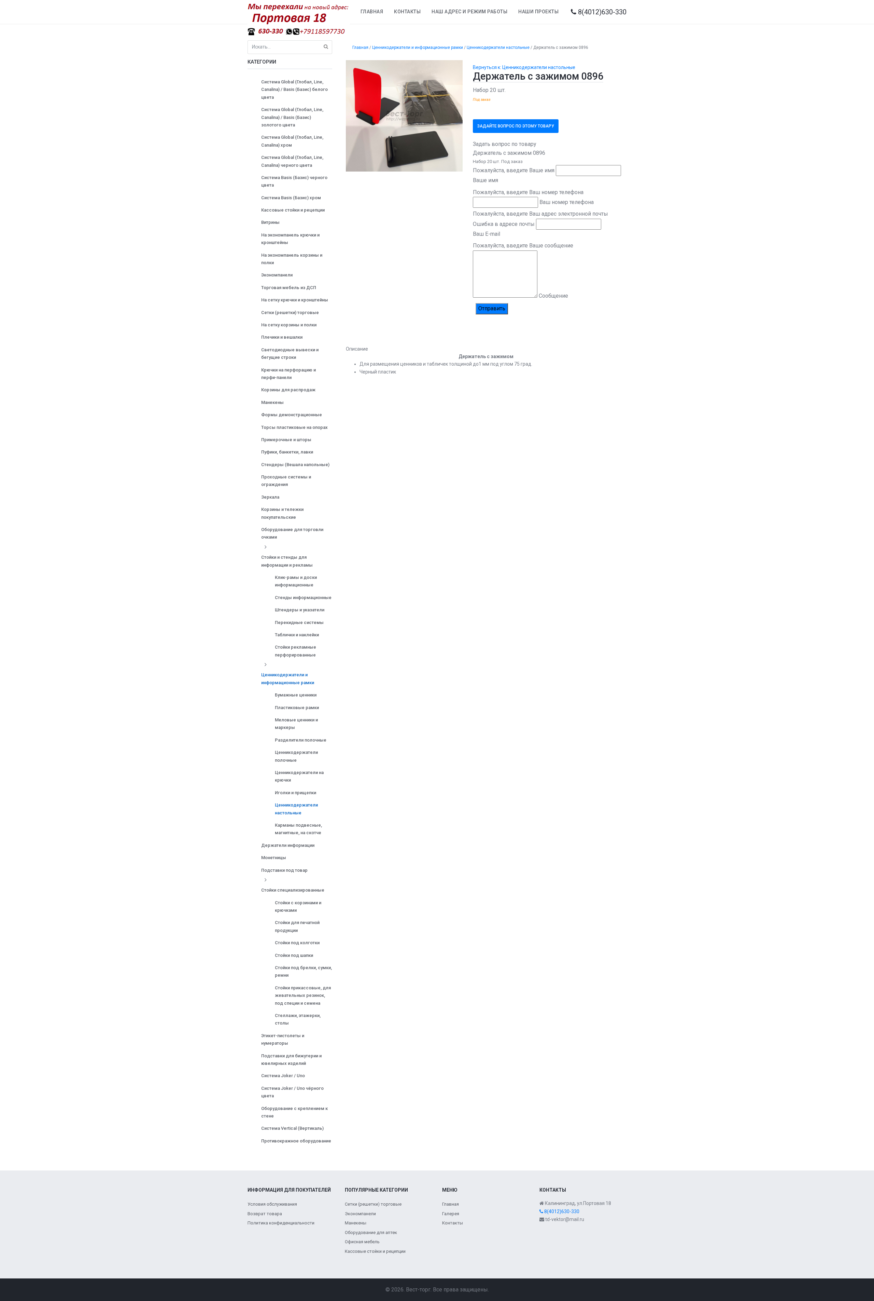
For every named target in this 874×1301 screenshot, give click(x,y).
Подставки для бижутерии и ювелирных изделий (291, 1059)
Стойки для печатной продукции (297, 926)
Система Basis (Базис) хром (291, 197)
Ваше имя (485, 180)
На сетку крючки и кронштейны (294, 299)
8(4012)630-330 (601, 12)
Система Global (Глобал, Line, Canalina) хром (292, 141)
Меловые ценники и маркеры (296, 723)
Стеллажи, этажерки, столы (298, 1019)
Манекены (272, 402)
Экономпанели (277, 274)
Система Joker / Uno (283, 1075)
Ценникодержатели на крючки (299, 776)
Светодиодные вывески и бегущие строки (290, 353)
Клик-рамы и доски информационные (296, 581)
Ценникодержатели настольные (296, 808)
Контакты (407, 11)
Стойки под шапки (294, 955)
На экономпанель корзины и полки (291, 259)
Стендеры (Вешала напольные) (295, 464)
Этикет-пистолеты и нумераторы (282, 1039)
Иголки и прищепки (295, 792)
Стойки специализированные (292, 890)
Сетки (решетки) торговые (290, 312)
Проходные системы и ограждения (286, 480)
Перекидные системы (299, 622)
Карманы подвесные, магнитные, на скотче (298, 829)
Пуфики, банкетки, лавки (287, 452)
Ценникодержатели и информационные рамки (287, 678)
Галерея (450, 1213)
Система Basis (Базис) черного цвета (294, 181)
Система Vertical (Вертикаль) (292, 1128)
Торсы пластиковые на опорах (294, 427)
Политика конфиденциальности (281, 1222)
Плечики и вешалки (281, 337)
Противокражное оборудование (296, 1140)
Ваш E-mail (486, 234)
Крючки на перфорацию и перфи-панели (288, 373)
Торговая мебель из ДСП (288, 287)
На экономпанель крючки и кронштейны (290, 238)
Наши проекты (538, 11)
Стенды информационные (303, 597)
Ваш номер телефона (566, 202)
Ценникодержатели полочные (296, 756)
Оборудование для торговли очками (292, 533)
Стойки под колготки (297, 942)
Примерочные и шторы (286, 439)
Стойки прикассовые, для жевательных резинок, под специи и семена (303, 995)
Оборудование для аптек (371, 1232)
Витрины (270, 222)
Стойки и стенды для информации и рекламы (287, 561)
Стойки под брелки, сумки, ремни (303, 971)
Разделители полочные (300, 740)
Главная (372, 11)
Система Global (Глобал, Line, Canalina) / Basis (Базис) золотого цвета (292, 117)
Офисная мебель (362, 1241)
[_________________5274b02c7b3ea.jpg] (404, 115)
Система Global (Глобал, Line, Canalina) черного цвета (292, 161)
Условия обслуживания (272, 1204)
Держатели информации (287, 845)
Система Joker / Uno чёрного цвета (292, 1092)
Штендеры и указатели (299, 609)
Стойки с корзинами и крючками (298, 906)
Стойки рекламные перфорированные (295, 651)
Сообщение (553, 296)
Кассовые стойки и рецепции (293, 210)
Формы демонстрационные (291, 414)
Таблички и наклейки (297, 634)
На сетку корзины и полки (288, 324)
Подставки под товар (284, 870)
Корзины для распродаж (288, 389)
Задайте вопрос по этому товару (515, 126)
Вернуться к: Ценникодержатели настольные (524, 67)
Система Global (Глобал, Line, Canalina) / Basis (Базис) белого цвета (294, 89)
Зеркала (270, 497)
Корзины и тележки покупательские (282, 513)
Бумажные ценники (295, 694)
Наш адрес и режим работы (469, 11)
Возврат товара (265, 1213)
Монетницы (273, 857)
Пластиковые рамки (297, 707)
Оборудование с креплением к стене (294, 1112)
